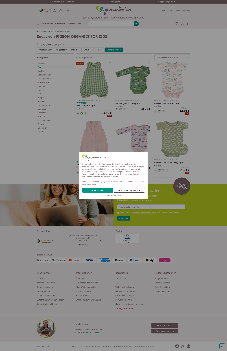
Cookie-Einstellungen (127, 181)
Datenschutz (109, 195)
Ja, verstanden (97, 190)
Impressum (118, 195)
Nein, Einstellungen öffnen (129, 190)
